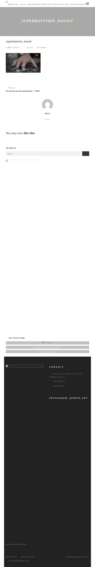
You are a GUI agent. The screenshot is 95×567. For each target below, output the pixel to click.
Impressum (11, 557)
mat (9, 47)
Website (47, 119)
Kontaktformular (19, 561)
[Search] (85, 153)
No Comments (41, 47)
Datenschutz (28, 557)
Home (18, 26)
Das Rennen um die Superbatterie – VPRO (41, 26)
